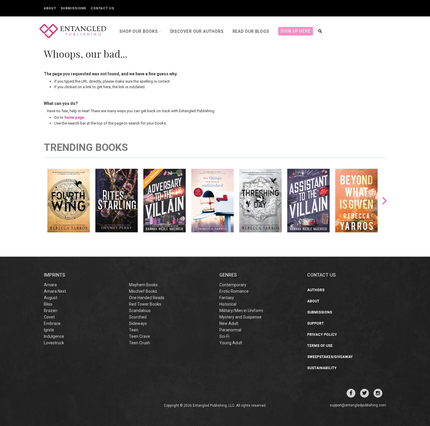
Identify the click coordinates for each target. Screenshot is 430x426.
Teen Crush (139, 342)
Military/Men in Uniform (241, 310)
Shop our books (139, 31)
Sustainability (322, 368)
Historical (227, 304)
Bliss (48, 304)
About (50, 8)
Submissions (74, 8)
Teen (133, 330)
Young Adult (230, 342)
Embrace (52, 323)
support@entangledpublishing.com (358, 405)
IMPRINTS (54, 275)
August (50, 297)
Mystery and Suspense (240, 317)
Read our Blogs (251, 31)
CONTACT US (321, 275)
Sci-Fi (224, 336)
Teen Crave (139, 336)
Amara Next (55, 291)
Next (384, 200)
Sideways (138, 323)
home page (74, 117)
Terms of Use (320, 346)
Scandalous (140, 310)
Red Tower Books (145, 304)
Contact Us (102, 8)
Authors (315, 290)
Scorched (138, 317)
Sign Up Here (296, 31)
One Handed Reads (146, 297)
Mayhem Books (143, 284)
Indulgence (54, 336)
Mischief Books (143, 291)
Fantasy (226, 297)
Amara (50, 284)
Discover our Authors (197, 31)
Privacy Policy (322, 335)
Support (315, 323)
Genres (228, 275)
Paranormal (230, 330)
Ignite (49, 330)
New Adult (228, 323)
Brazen (50, 310)
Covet (49, 317)
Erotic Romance (234, 291)
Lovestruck (54, 342)
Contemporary (232, 284)
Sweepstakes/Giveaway (330, 357)
